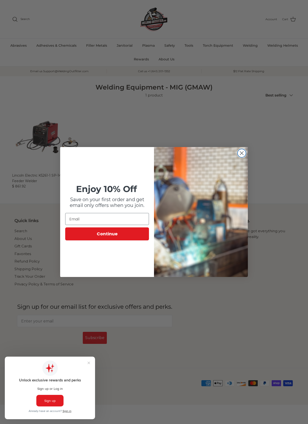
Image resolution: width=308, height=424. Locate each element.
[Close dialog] (241, 153)
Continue (107, 234)
